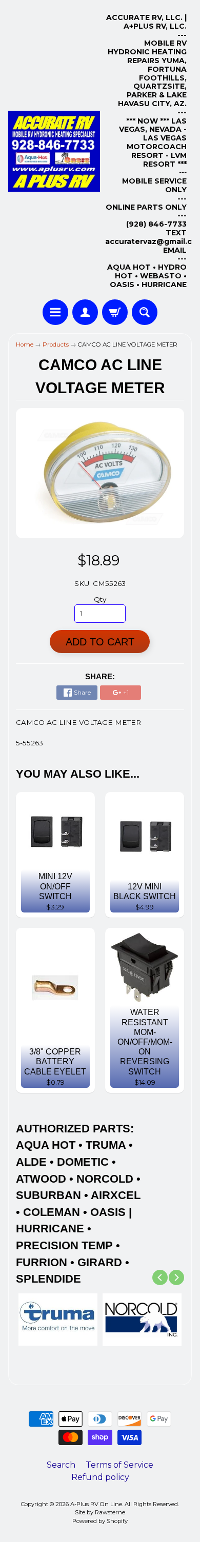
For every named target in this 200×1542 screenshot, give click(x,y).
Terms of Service (119, 1465)
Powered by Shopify (100, 1521)
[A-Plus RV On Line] (54, 151)
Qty (100, 599)
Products (56, 344)
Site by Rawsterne (100, 1512)
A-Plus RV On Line (96, 1504)
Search (61, 1465)
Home (24, 344)
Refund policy (100, 1477)
